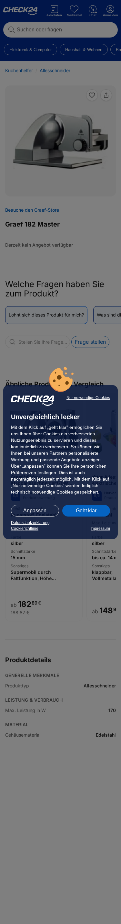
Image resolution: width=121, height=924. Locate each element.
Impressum (100, 528)
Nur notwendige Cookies (88, 397)
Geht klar (86, 510)
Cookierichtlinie (24, 528)
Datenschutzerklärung (30, 522)
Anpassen (34, 510)
